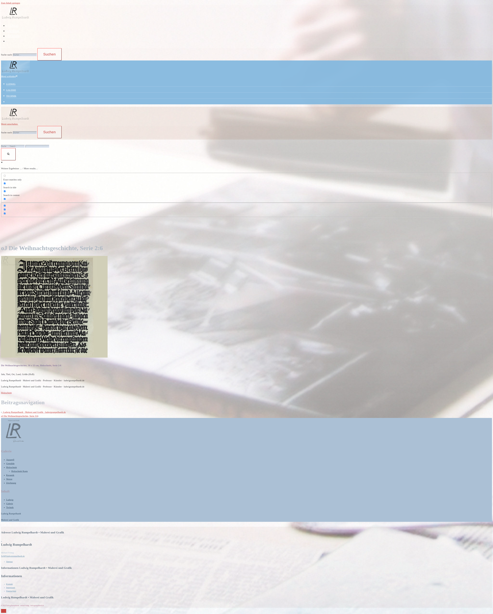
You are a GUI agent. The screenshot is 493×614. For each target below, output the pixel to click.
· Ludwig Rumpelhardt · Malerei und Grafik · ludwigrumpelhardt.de (34, 412)
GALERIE (12, 31)
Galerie (9, 503)
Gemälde (10, 463)
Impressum (10, 588)
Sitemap (9, 562)
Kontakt (9, 584)
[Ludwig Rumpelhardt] (15, 19)
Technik (10, 507)
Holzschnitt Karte (19, 471)
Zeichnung (11, 483)
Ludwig (9, 499)
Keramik (10, 475)
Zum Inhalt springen (10, 3)
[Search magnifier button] (8, 154)
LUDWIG (12, 25)
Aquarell (10, 459)
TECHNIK (13, 36)
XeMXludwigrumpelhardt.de (13, 556)
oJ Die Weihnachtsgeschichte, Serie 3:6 (19, 416)
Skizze (9, 479)
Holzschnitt (6, 392)
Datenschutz (11, 591)
